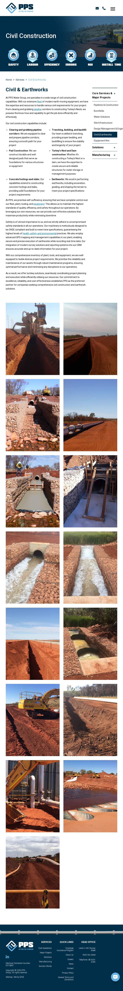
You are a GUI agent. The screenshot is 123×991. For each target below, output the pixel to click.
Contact (70, 968)
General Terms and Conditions (66, 978)
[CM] (22, 977)
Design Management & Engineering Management (105, 128)
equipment (39, 204)
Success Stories (45, 966)
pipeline (38, 109)
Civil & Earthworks (37, 79)
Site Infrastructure (103, 122)
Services (20, 79)
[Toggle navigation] (112, 8)
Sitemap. (9, 977)
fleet (39, 101)
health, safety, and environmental (40, 233)
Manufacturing (101, 154)
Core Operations (45, 948)
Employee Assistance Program (65, 949)
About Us (70, 955)
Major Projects (46, 953)
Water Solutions (102, 117)
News (71, 964)
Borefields (99, 111)
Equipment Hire (101, 140)
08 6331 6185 (91, 961)
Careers (70, 959)
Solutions (98, 147)
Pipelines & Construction (105, 105)
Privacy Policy (68, 973)
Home (9, 79)
